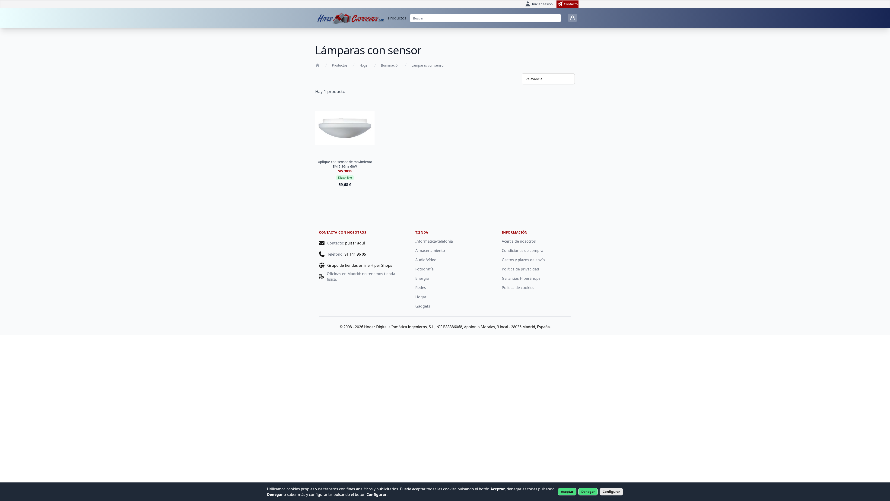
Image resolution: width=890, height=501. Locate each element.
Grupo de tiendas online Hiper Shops (359, 265)
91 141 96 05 (355, 254)
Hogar (364, 65)
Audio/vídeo (425, 259)
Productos (397, 18)
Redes (420, 287)
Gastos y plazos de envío (523, 259)
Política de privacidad (520, 269)
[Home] (317, 65)
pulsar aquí (355, 243)
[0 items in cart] (572, 18)
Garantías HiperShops (521, 278)
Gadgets (422, 306)
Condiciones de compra (522, 250)
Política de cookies (518, 287)
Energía (422, 278)
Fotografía (424, 269)
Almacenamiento (430, 250)
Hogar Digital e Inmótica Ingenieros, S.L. (399, 326)
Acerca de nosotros (519, 241)
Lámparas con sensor (428, 65)
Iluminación (390, 65)
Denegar (588, 491)
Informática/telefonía (434, 241)
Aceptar (567, 491)
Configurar (611, 491)
